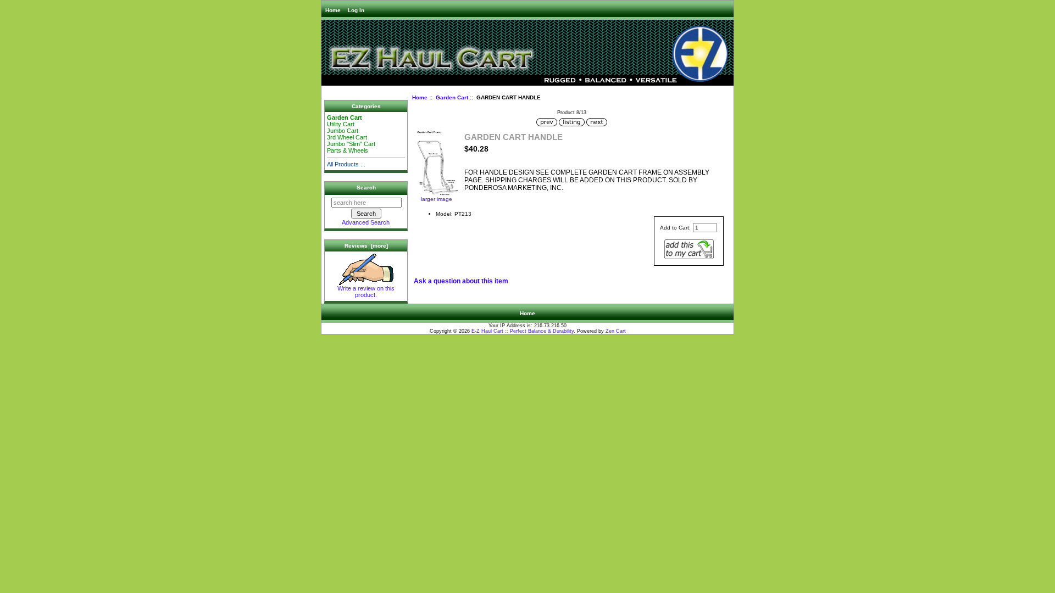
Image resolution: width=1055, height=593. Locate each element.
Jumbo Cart (342, 130)
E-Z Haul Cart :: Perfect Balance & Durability (522, 331)
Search (366, 187)
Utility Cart (340, 124)
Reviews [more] (366, 246)
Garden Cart (452, 97)
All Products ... (346, 164)
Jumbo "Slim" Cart (351, 144)
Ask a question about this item (461, 281)
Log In (356, 10)
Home (333, 10)
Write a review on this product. (366, 291)
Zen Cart (616, 331)
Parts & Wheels (348, 150)
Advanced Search (366, 222)
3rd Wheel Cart (347, 137)
